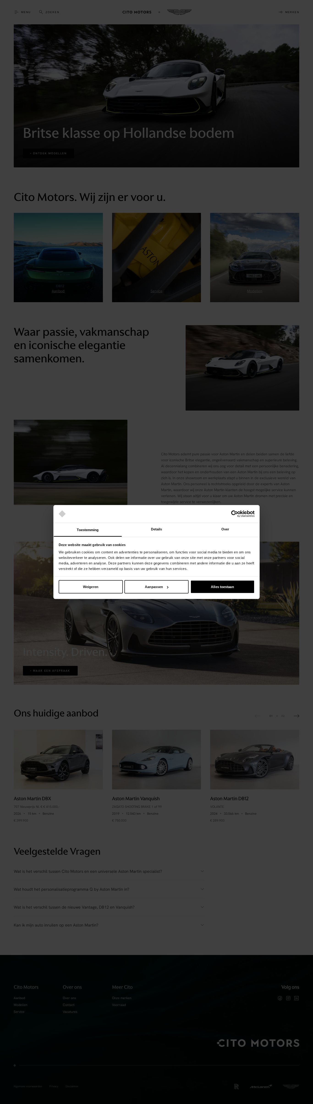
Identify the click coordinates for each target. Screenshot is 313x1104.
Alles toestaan (222, 587)
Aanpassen (154, 587)
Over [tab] (225, 529)
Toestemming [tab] (88, 530)
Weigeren (90, 587)
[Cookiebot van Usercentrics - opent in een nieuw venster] (234, 513)
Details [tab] (156, 529)
